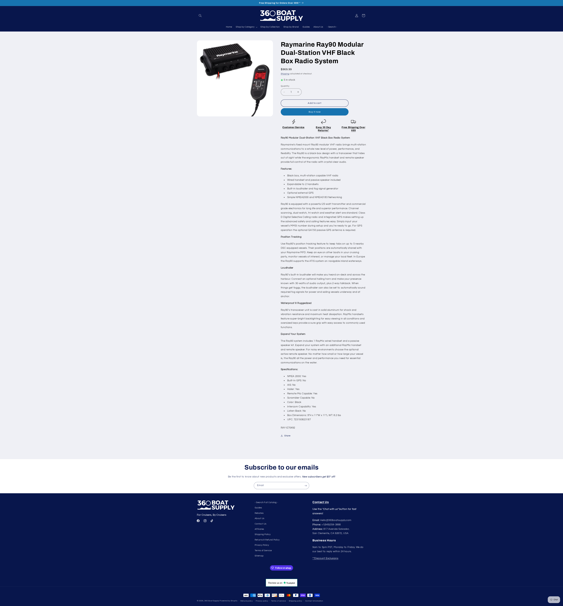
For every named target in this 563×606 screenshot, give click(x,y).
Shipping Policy (263, 534)
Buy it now (315, 112)
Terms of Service (263, 550)
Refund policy (246, 601)
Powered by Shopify (228, 601)
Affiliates (259, 529)
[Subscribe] (305, 485)
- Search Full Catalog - (266, 502)
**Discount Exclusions (325, 558)
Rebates (259, 513)
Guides (258, 508)
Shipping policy (295, 601)
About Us (259, 518)
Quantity (285, 86)
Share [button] (287, 436)
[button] (200, 15)
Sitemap (259, 556)
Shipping (285, 74)
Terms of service (278, 601)
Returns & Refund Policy (267, 540)
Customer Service (293, 127)
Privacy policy (262, 601)
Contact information (314, 601)
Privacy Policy (262, 545)
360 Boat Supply (211, 601)
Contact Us (260, 524)
